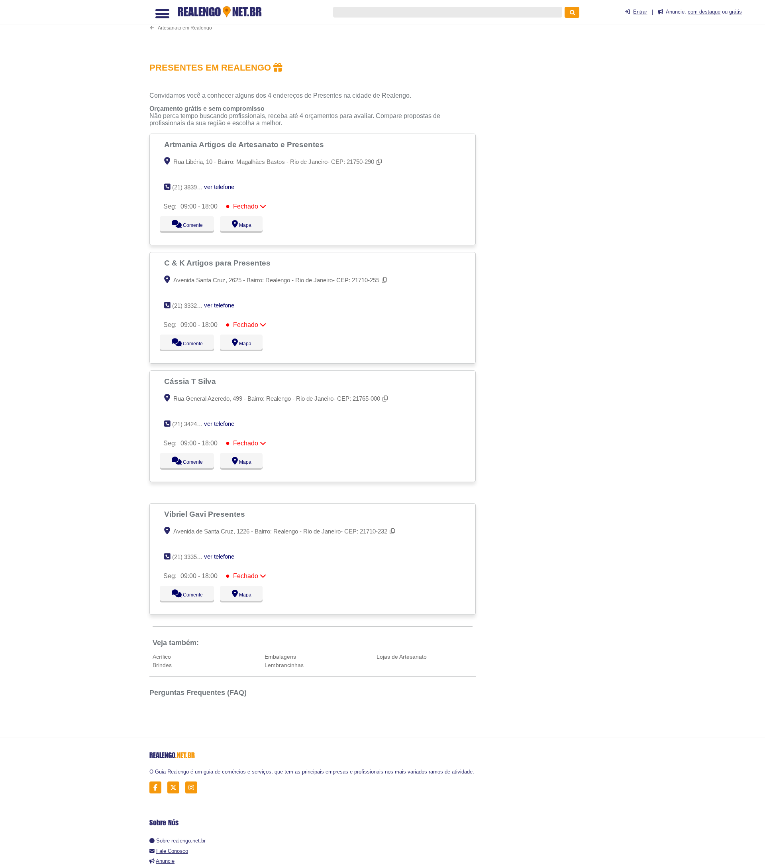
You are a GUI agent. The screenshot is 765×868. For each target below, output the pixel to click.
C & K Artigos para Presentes (218, 262)
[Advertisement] (316, 26)
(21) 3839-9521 (192, 187)
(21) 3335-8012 (192, 556)
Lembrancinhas (284, 665)
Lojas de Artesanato (402, 656)
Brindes (162, 665)
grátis (735, 12)
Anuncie (165, 861)
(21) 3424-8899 (192, 424)
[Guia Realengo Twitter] (175, 788)
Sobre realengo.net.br (181, 841)
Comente (187, 225)
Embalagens (280, 656)
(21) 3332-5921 (192, 305)
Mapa (243, 225)
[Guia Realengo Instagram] (193, 788)
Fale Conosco (172, 851)
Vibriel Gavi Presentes (205, 514)
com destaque (704, 12)
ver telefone (219, 186)
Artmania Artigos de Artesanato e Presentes (245, 144)
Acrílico (162, 656)
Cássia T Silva (191, 381)
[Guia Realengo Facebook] (157, 788)
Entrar (640, 12)
